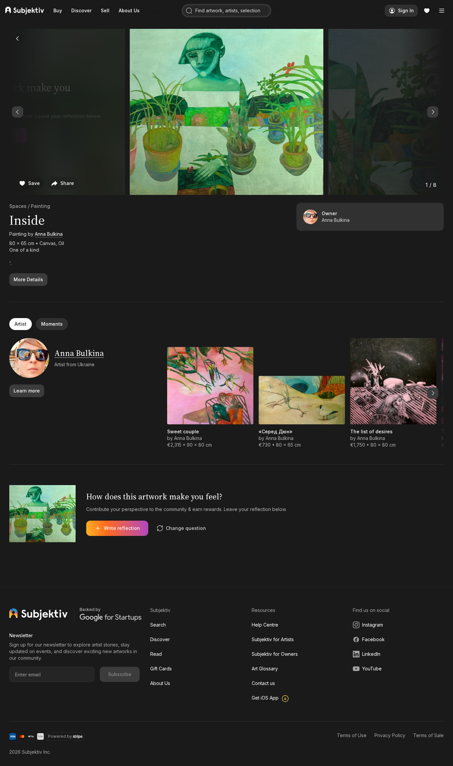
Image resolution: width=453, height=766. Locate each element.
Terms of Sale (428, 735)
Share (67, 183)
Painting (40, 206)
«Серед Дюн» (275, 431)
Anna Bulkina (49, 234)
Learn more (27, 390)
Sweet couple (183, 431)
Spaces (18, 206)
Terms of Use (351, 735)
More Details (28, 279)
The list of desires (371, 431)
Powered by (60, 736)
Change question (186, 528)
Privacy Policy (389, 735)
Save (34, 183)
